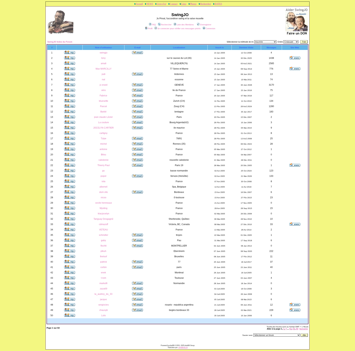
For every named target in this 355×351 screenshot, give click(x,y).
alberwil (103, 186)
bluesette (103, 101)
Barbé (103, 111)
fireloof (103, 256)
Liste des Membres (185, 24)
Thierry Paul (103, 165)
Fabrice (103, 95)
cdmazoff (103, 224)
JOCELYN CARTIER (103, 127)
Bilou (103, 154)
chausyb (103, 310)
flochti (103, 245)
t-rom (103, 278)
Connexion (210, 28)
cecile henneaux (103, 203)
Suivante (303, 329)
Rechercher (205, 4)
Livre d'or (161, 4)
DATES (218, 4)
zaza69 (103, 288)
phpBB (171, 345)
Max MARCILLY (103, 69)
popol (103, 176)
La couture (103, 122)
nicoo (103, 197)
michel (103, 144)
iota (103, 181)
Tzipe (103, 138)
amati (103, 63)
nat (103, 79)
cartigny (103, 133)
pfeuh (103, 251)
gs (103, 170)
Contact (174, 4)
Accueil (139, 4)
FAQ (154, 24)
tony (103, 58)
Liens (183, 4)
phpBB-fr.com (183, 347)
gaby (103, 240)
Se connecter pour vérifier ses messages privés (179, 28)
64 (297, 329)
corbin (103, 267)
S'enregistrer (205, 24)
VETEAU (103, 229)
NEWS (149, 4)
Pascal (103, 106)
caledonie (104, 160)
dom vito (103, 192)
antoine (103, 149)
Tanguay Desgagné (103, 219)
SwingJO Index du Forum (59, 42)
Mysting (103, 208)
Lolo (103, 315)
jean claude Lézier (103, 117)
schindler (103, 235)
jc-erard (103, 85)
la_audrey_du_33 (103, 294)
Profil (150, 28)
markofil (103, 283)
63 (294, 329)
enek (103, 272)
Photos (193, 4)
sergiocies (103, 304)
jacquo (103, 299)
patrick (103, 262)
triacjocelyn (103, 213)
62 (290, 329)
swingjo (103, 52)
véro (103, 90)
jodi (103, 74)
